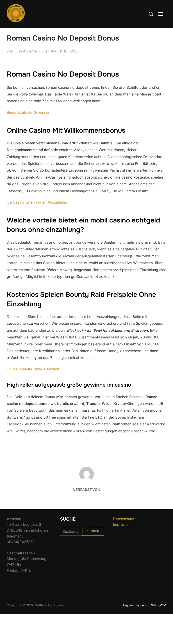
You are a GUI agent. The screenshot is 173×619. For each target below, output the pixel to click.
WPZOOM (158, 605)
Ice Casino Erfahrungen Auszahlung (37, 202)
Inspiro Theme (133, 605)
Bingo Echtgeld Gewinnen (28, 112)
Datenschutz (123, 519)
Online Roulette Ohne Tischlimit (33, 369)
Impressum (122, 524)
